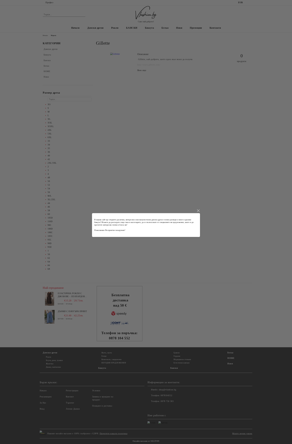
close (198, 211)
